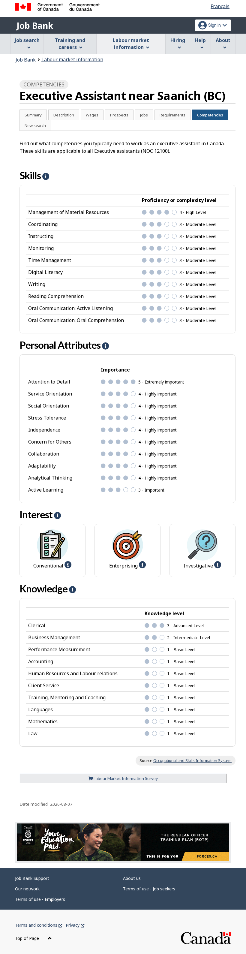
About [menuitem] (223, 40)
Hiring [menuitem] (177, 40)
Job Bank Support (32, 878)
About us (132, 878)
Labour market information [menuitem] (131, 43)
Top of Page (27, 938)
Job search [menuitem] (27, 40)
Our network (27, 889)
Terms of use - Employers (40, 899)
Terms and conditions (38, 925)
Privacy (75, 925)
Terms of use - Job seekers (149, 889)
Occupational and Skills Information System (192, 760)
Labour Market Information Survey (125, 778)
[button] (45, 176)
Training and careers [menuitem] (70, 43)
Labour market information (72, 59)
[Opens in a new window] (123, 842)
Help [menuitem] (200, 40)
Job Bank (34, 25)
